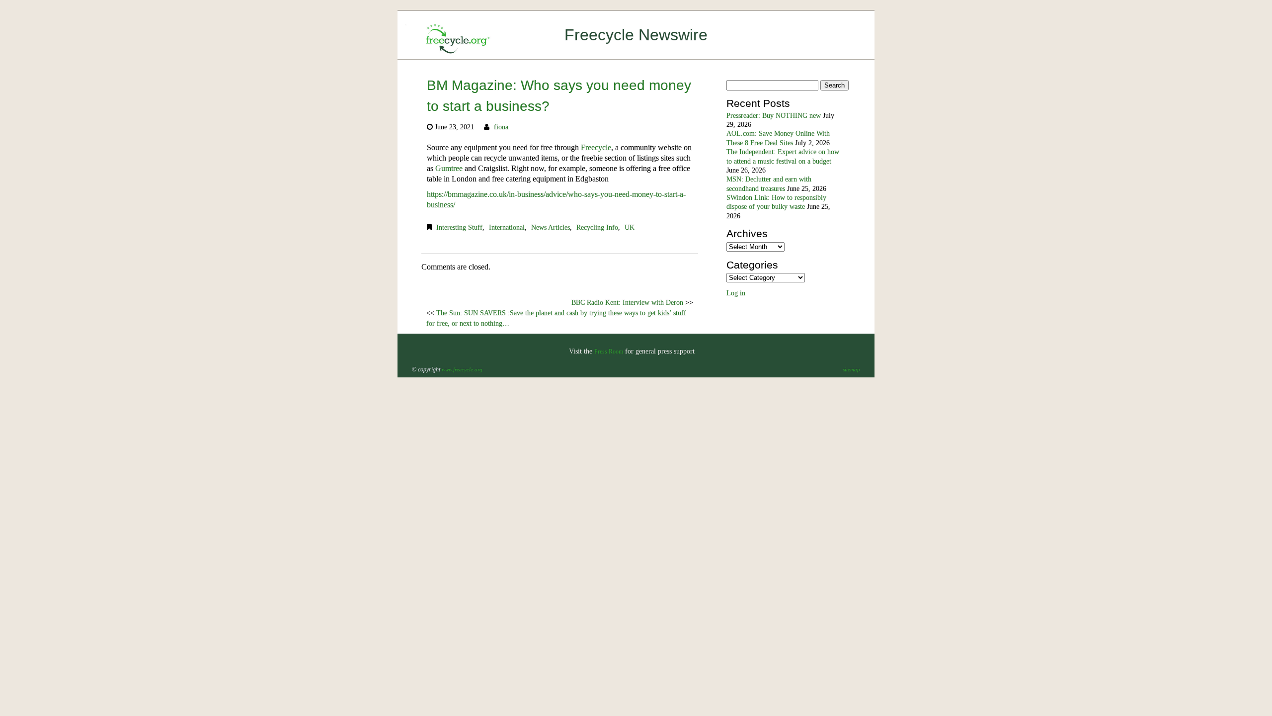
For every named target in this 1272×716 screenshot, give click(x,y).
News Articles (550, 227)
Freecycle (596, 147)
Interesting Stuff (459, 227)
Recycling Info (597, 227)
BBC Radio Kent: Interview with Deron (627, 302)
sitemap (851, 369)
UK (630, 227)
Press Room (608, 351)
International (507, 227)
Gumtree (449, 168)
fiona (501, 127)
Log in (735, 293)
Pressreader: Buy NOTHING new (773, 115)
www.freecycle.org (462, 369)
